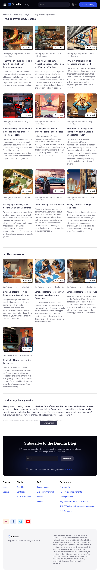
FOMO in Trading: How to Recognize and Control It (79, 62)
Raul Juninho (73, 56)
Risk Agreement (66, 511)
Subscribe (67, 459)
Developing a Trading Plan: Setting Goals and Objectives (17, 206)
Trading (7, 482)
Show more (49, 423)
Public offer (69, 470)
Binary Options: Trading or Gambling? (79, 206)
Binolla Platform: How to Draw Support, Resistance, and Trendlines (49, 295)
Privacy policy (65, 487)
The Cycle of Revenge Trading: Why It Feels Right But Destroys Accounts (17, 64)
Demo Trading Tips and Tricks (49, 204)
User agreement (67, 497)
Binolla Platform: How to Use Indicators (17, 361)
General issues (43, 487)
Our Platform (7, 287)
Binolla (20, 482)
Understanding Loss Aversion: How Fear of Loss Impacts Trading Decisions (17, 131)
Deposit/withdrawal (45, 492)
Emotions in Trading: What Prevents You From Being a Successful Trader (80, 131)
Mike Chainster (41, 56)
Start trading (88, 4)
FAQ (39, 482)
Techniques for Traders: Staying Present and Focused (49, 130)
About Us (20, 487)
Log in (5, 487)
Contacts (21, 492)
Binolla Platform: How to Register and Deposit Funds (16, 293)
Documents (65, 482)
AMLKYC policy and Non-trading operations (77, 506)
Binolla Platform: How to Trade (82, 292)
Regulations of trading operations (74, 501)
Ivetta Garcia (9, 56)
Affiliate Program (24, 497)
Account (40, 497)
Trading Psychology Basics (13, 54)
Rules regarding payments (71, 492)
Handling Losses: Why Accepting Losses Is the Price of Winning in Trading (49, 64)
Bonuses (41, 501)
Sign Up (6, 492)
